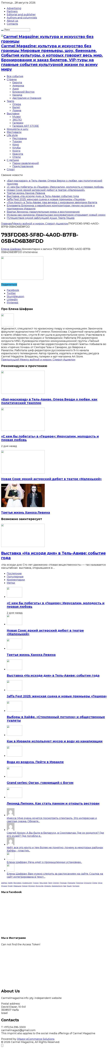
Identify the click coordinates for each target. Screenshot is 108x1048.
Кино (15, 144)
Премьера (71, 883)
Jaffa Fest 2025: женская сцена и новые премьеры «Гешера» (46, 199)
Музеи (16, 116)
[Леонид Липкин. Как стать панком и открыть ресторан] (14, 797)
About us (12, 20)
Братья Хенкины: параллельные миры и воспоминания (43, 211)
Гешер (69, 886)
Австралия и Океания (26, 98)
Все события (15, 76)
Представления (22, 166)
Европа (17, 82)
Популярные (15, 576)
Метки (11, 582)
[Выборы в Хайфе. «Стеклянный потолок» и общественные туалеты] (14, 710)
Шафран (4, 883)
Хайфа (10, 883)
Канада (17, 95)
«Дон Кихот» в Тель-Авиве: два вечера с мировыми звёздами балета (52, 202)
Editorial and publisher (21, 14)
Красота (17, 153)
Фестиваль (17, 883)
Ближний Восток (23, 91)
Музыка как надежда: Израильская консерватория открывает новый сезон (56, 214)
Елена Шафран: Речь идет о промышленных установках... (44, 862)
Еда (64, 886)
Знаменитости (57, 886)
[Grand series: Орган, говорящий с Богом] (14, 776)
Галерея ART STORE (25, 126)
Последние (14, 573)
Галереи (17, 122)
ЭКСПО (17, 119)
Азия (15, 88)
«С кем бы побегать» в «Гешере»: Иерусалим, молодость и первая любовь (55, 186)
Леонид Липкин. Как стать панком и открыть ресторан (53, 803)
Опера (16, 104)
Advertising (14, 8)
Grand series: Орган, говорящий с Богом (40, 782)
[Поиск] (2, 30)
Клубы (16, 147)
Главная (6, 223)
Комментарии (16, 579)
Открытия (88, 883)
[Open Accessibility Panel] (2, 1045)
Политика (79, 883)
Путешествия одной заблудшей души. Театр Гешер (41, 218)
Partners (12, 11)
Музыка (4, 886)
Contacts (12, 23)
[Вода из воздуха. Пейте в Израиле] (14, 755)
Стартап (56, 883)
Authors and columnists (22, 17)
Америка (18, 85)
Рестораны (19, 138)
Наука (100, 883)
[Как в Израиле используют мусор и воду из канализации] (14, 734)
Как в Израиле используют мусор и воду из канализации (55, 741)
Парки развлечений (25, 163)
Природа (63, 883)
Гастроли (75, 886)
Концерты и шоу (17, 129)
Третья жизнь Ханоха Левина (26, 193)
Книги (16, 150)
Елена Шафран (11, 249)
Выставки (13, 113)
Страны (12, 79)
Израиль (47, 886)
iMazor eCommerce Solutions (35, 1039)
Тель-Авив (43, 883)
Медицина (17, 886)
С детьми (13, 160)
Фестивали (14, 132)
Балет (16, 107)
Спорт (11, 169)
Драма (16, 110)
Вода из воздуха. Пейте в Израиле (35, 762)
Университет (27, 883)
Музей (10, 886)
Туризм (17, 141)
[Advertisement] (54, 965)
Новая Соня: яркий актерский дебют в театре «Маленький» (46, 190)
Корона (25, 886)
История (31, 886)
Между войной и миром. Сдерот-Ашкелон (40, 223)
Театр (10, 101)
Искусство (40, 886)
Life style (12, 135)
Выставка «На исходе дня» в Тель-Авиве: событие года (43, 196)
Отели (16, 157)
